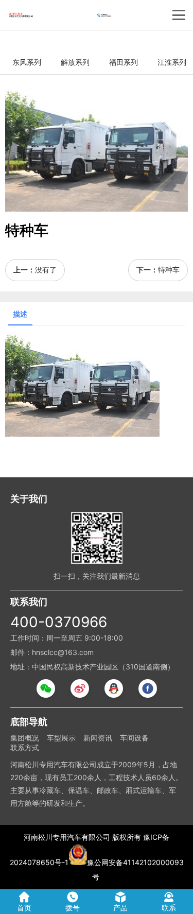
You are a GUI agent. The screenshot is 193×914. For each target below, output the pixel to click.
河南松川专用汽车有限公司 (67, 837)
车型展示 (61, 737)
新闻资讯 (97, 737)
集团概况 (24, 737)
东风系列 (26, 62)
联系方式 (24, 747)
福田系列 (123, 62)
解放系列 (75, 62)
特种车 (169, 269)
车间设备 (134, 737)
